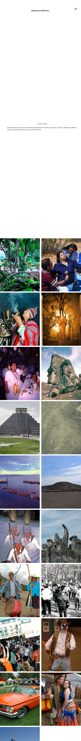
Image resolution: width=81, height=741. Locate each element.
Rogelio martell (40, 11)
